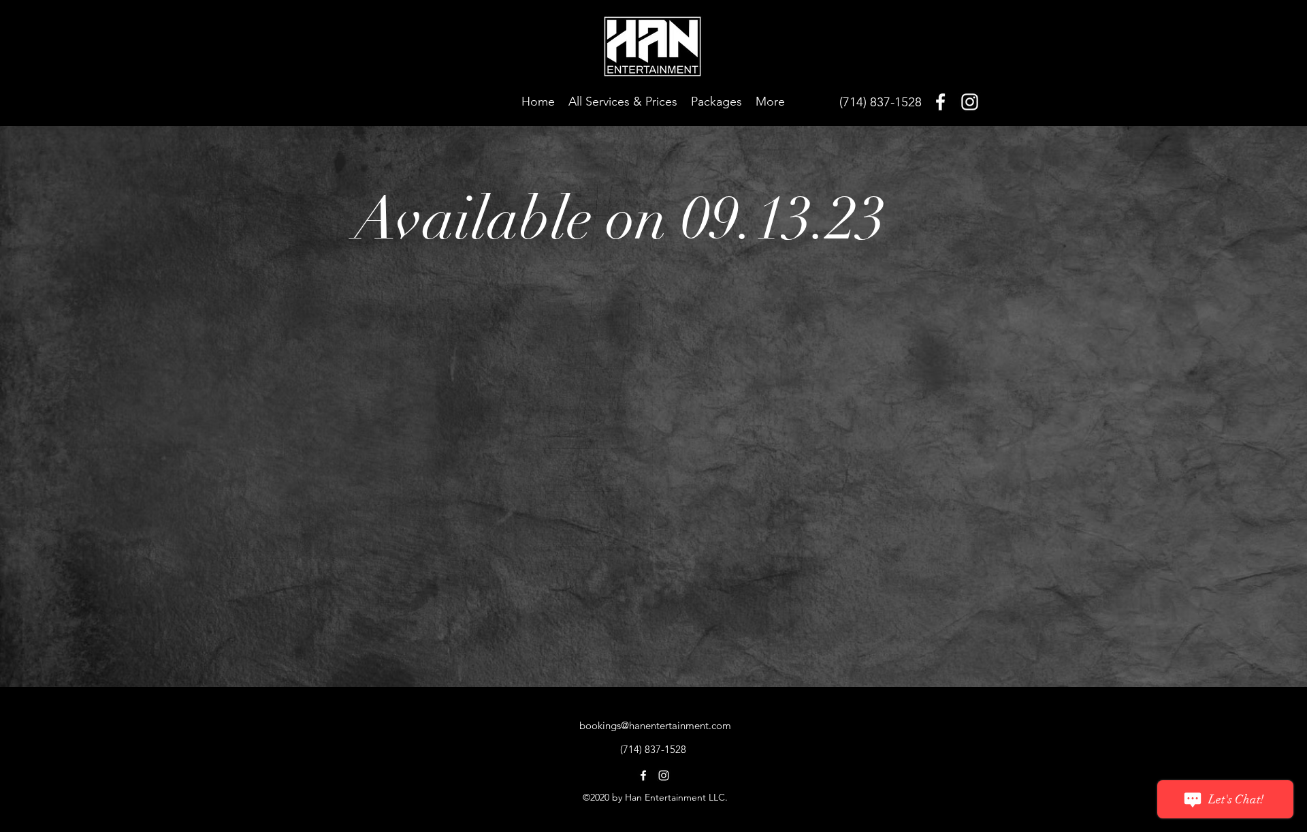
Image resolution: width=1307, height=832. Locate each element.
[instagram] (969, 102)
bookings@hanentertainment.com (655, 725)
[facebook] (940, 102)
